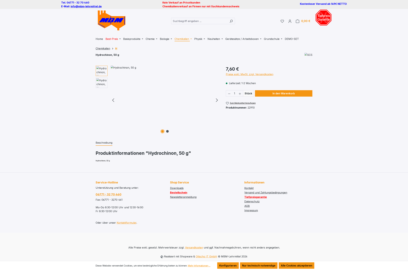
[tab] (104, 143)
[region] (157, 100)
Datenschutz (252, 201)
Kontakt (249, 188)
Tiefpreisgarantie (255, 197)
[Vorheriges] (113, 100)
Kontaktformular (126, 222)
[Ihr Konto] (290, 21)
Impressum (251, 210)
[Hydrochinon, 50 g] (165, 100)
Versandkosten (194, 247)
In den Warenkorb (284, 93)
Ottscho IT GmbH (206, 256)
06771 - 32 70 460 (108, 194)
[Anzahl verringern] (229, 93)
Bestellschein (178, 192)
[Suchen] (231, 21)
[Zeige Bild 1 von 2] (162, 131)
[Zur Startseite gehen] (111, 20)
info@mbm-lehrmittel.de (86, 6)
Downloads (177, 188)
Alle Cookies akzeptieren (296, 265)
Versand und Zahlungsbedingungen (265, 192)
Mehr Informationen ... (199, 265)
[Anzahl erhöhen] (240, 93)
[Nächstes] (217, 100)
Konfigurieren (228, 265)
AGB (247, 206)
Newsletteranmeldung (183, 197)
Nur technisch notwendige (258, 265)
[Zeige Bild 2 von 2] (167, 131)
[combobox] (199, 21)
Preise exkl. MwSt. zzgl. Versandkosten (249, 74)
